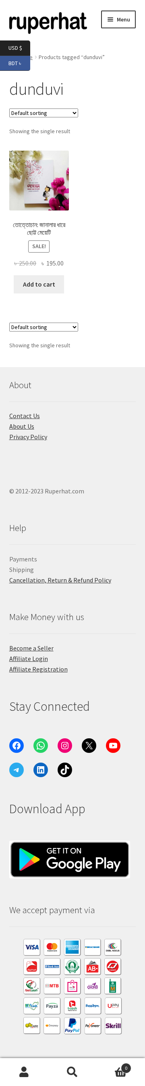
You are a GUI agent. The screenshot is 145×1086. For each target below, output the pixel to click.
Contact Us (24, 416)
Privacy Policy (28, 437)
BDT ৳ (19, 62)
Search (72, 1072)
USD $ (19, 47)
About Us (21, 426)
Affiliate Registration (38, 669)
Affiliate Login (28, 659)
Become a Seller (31, 648)
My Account (24, 1072)
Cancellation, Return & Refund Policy (60, 580)
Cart (112, 1065)
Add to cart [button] (39, 284)
